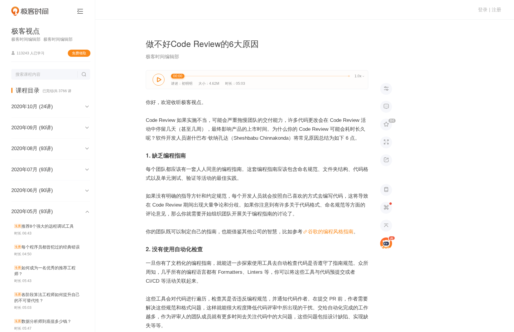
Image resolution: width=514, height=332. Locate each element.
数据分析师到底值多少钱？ (46, 321)
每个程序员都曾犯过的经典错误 (50, 247)
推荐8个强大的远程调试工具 (47, 226)
